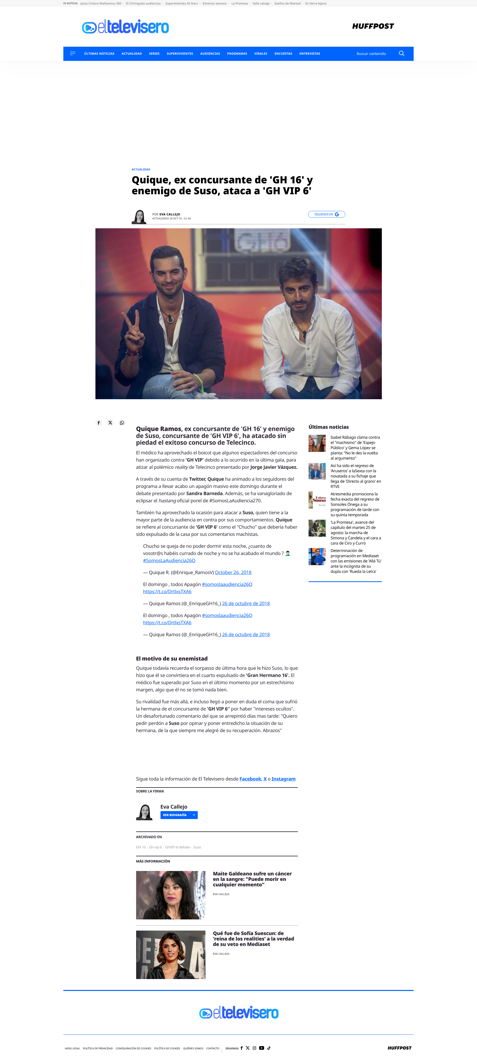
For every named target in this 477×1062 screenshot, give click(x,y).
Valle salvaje (261, 3)
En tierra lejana (315, 3)
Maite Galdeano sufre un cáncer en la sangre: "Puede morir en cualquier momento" (252, 879)
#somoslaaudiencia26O (227, 584)
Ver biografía (175, 815)
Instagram (284, 779)
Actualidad (132, 53)
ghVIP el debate (177, 847)
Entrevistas (310, 53)
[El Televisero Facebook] (241, 1048)
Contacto (212, 1048)
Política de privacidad (98, 1048)
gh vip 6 (155, 847)
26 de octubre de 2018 (246, 603)
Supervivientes (180, 53)
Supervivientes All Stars (182, 3)
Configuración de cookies (133, 1048)
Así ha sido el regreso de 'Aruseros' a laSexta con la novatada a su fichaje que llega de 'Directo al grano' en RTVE (356, 476)
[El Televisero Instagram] (254, 1048)
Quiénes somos (193, 1048)
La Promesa (240, 3)
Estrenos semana (215, 3)
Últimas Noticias (99, 53)
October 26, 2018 (233, 572)
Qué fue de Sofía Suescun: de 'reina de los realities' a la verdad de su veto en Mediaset (253, 938)
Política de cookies (167, 1048)
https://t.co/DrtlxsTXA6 (167, 591)
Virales (260, 53)
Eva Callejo (169, 214)
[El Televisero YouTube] (261, 1048)
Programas (237, 53)
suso (197, 847)
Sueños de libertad (287, 3)
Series (154, 53)
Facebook (250, 779)
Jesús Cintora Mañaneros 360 (101, 3)
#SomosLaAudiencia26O (169, 560)
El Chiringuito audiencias (143, 3)
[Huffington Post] (373, 26)
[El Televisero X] (248, 1048)
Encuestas (283, 53)
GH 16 (141, 847)
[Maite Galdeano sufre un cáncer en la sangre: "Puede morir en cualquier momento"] (171, 895)
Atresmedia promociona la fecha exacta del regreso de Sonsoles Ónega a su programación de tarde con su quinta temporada (355, 504)
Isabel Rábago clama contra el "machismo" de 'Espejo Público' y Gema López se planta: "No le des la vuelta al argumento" (355, 448)
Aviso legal (72, 1048)
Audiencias (210, 53)
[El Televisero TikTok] (269, 1048)
